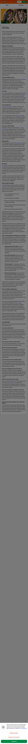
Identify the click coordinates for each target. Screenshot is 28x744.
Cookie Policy (24, 728)
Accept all (14, 741)
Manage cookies (14, 733)
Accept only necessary (14, 737)
